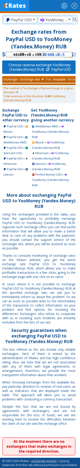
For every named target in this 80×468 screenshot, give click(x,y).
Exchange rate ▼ (32, 79)
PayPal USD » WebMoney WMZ (15, 139)
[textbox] (20, 19)
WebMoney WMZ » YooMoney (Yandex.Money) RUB (50, 131)
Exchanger (10, 79)
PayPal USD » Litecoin (14, 171)
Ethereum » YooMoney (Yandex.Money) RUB (50, 155)
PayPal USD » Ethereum (14, 161)
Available (59, 79)
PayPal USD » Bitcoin (14, 129)
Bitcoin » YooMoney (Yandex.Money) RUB (48, 145)
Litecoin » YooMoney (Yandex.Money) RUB (49, 166)
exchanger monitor (44, 461)
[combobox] (20, 19)
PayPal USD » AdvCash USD (14, 150)
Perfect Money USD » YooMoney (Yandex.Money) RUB (50, 179)
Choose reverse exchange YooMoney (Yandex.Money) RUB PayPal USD (40, 67)
